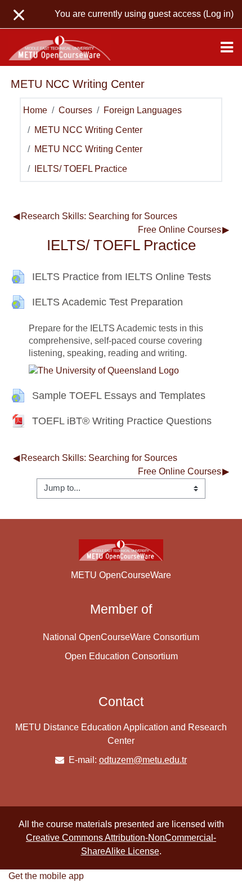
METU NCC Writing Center (88, 130)
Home (35, 110)
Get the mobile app (46, 876)
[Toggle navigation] (227, 47)
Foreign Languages (143, 110)
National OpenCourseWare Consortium (121, 637)
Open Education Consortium (121, 656)
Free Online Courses (183, 229)
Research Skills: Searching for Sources (95, 216)
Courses (75, 110)
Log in (218, 14)
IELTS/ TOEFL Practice (80, 169)
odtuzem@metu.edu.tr (143, 760)
